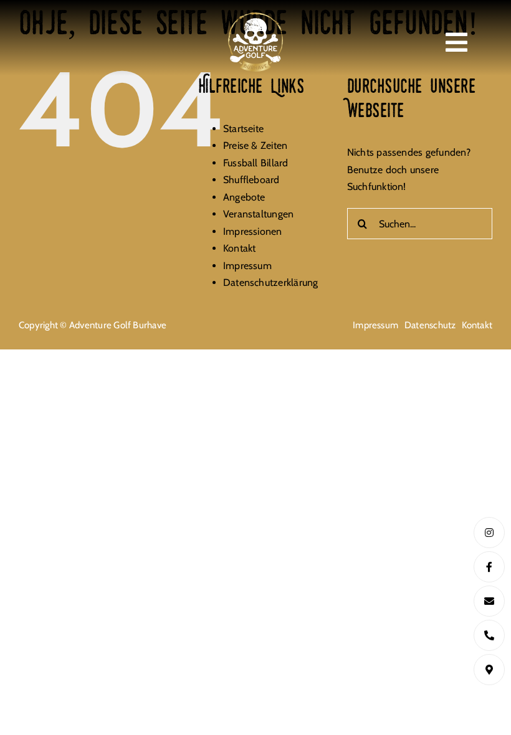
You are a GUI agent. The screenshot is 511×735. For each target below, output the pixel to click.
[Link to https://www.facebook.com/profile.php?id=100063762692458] (489, 566)
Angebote (244, 197)
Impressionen (252, 231)
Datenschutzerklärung (270, 282)
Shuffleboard (251, 180)
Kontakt (239, 248)
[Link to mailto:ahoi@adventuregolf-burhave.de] (489, 601)
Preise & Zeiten (255, 145)
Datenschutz (430, 325)
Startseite (243, 129)
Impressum (247, 266)
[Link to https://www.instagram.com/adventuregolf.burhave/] (489, 532)
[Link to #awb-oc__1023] (456, 42)
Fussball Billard (256, 163)
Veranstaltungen (258, 214)
